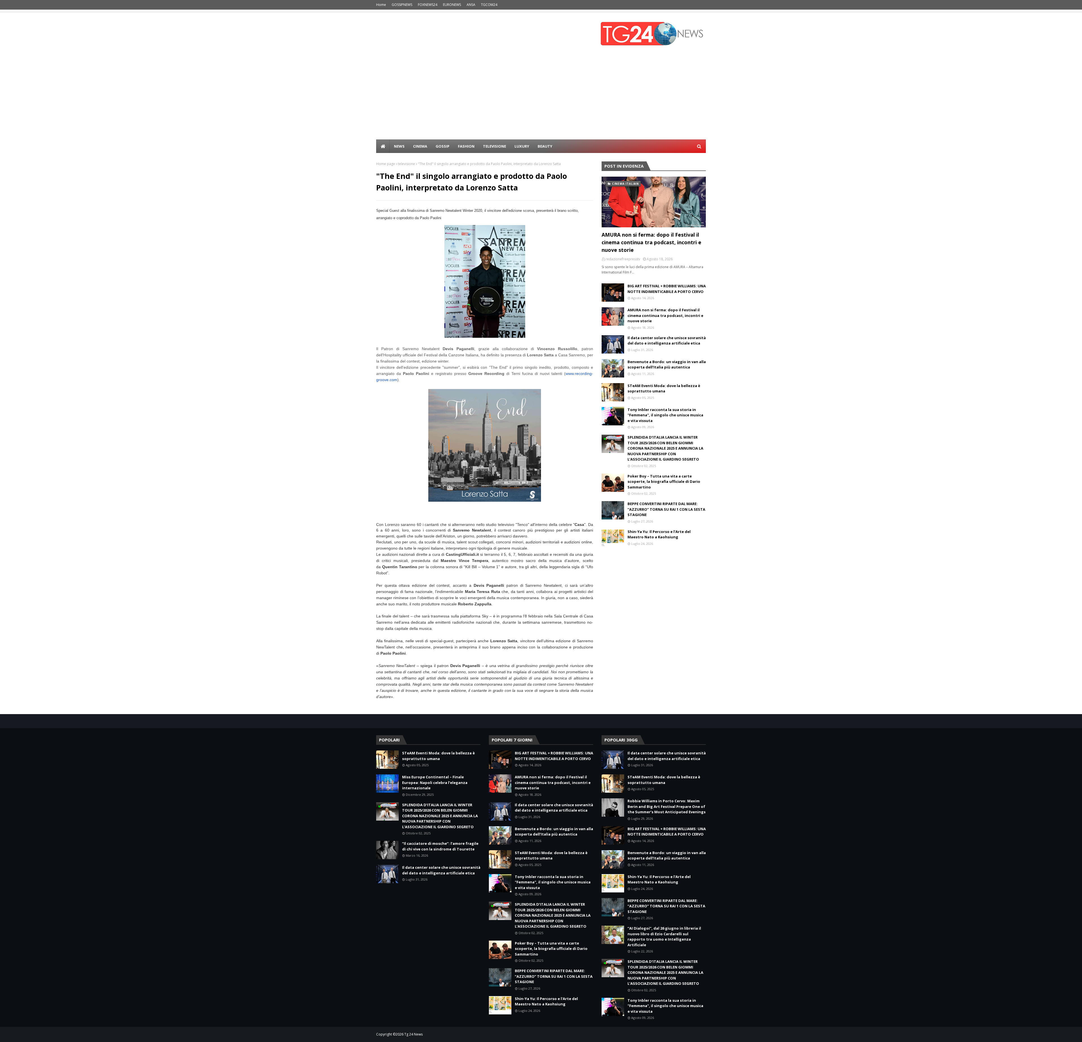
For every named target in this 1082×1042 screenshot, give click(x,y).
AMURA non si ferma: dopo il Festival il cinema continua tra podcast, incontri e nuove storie (651, 242)
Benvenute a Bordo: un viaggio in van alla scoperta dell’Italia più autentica (667, 364)
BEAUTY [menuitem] (545, 146)
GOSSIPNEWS (402, 4)
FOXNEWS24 (427, 4)
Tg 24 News (413, 1034)
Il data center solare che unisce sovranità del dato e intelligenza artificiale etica (667, 340)
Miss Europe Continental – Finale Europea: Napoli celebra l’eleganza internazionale (434, 782)
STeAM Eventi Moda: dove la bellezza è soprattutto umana (664, 388)
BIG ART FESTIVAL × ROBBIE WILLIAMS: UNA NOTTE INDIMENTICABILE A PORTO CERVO (667, 288)
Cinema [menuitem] (420, 146)
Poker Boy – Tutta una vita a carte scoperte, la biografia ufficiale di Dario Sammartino (664, 482)
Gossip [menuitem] (442, 146)
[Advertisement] (541, 97)
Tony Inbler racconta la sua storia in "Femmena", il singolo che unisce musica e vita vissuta (665, 415)
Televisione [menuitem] (494, 146)
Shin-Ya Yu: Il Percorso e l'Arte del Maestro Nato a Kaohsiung (659, 534)
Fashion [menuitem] (466, 146)
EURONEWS (452, 4)
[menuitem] (383, 146)
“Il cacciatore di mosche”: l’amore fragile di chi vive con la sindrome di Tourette (440, 846)
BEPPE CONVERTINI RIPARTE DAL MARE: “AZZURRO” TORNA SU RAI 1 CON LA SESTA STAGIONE (666, 509)
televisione (406, 163)
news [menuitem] (399, 146)
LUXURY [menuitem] (522, 146)
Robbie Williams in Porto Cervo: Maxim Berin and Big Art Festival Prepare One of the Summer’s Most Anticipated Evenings (667, 806)
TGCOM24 (489, 4)
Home (381, 4)
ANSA (471, 4)
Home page (385, 163)
